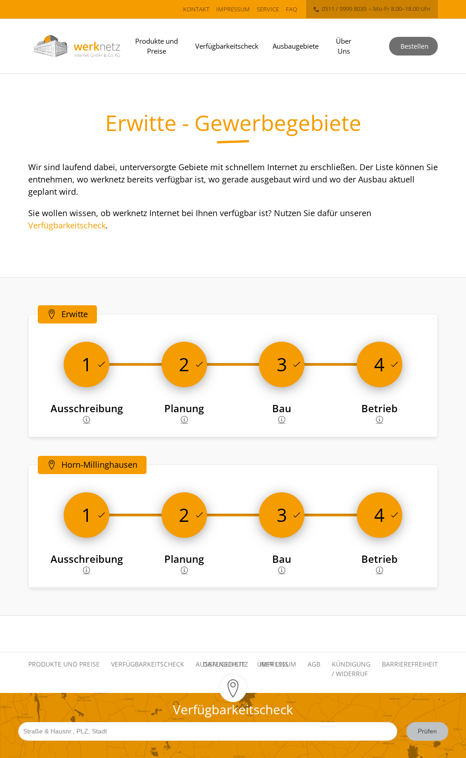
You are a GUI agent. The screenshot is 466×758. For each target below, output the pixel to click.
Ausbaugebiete (296, 46)
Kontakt (196, 9)
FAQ (291, 9)
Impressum (233, 9)
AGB (314, 664)
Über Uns (343, 46)
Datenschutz (225, 664)
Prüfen (427, 731)
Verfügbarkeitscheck (226, 46)
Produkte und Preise (156, 46)
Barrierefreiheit (410, 664)
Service (268, 9)
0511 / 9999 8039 (344, 9)
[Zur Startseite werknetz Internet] (76, 46)
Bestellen (414, 46)
